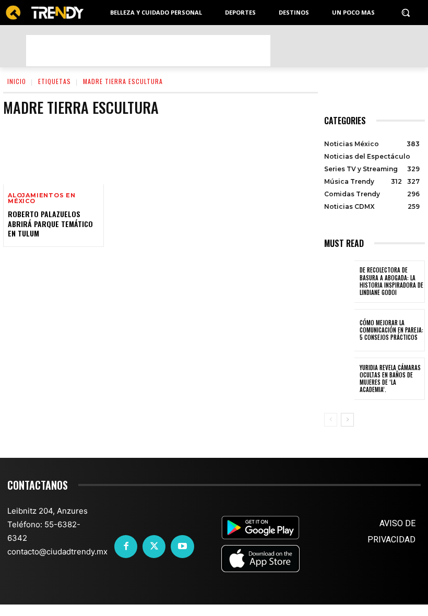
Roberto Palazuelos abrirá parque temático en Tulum (50, 223)
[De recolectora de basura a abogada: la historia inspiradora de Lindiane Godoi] (339, 281)
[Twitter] (153, 546)
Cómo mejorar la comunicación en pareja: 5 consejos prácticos (391, 330)
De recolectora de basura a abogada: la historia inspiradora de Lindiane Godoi (391, 281)
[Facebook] (125, 546)
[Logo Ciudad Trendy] (44, 12)
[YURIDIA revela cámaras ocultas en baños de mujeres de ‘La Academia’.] (339, 379)
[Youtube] (182, 546)
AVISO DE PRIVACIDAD (391, 531)
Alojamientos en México (42, 198)
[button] (405, 13)
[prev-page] (330, 420)
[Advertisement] (148, 50)
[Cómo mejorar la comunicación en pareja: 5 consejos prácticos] (339, 330)
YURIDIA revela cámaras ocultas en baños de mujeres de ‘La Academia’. (390, 378)
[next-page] (347, 420)
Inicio (16, 81)
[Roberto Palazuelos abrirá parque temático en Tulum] (53, 154)
